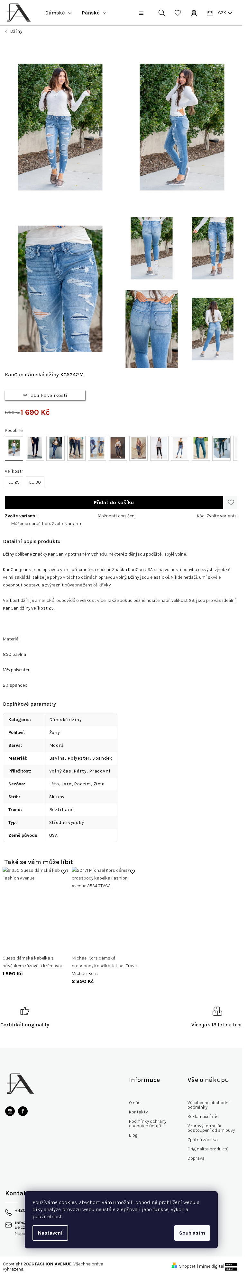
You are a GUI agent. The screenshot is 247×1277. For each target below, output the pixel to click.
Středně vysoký (66, 822)
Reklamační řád (203, 1116)
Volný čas (60, 771)
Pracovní (99, 771)
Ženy (54, 732)
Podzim (82, 784)
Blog (133, 1135)
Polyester (79, 758)
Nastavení (50, 1233)
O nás (135, 1102)
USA (53, 835)
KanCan (11, 569)
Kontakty (138, 1112)
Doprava (196, 1158)
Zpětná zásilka (203, 1139)
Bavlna (57, 758)
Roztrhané (61, 809)
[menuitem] (58, 13)
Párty (80, 771)
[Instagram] (10, 1111)
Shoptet (187, 1266)
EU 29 (14, 482)
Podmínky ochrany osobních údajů (147, 1124)
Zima (99, 784)
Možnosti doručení (117, 516)
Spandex (102, 758)
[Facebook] (23, 1111)
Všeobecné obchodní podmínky (209, 1105)
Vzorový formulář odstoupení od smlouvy (211, 1128)
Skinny (57, 796)
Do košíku (114, 502)
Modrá (56, 745)
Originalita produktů (208, 1149)
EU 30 (35, 482)
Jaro (66, 784)
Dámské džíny (65, 719)
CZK (222, 12)
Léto (54, 784)
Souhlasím (192, 1233)
